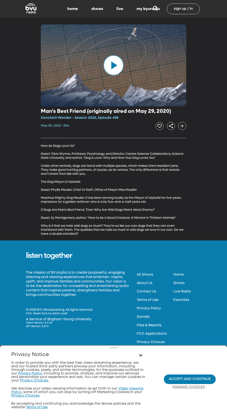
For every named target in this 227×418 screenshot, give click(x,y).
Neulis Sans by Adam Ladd (50, 313)
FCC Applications (152, 334)
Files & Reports (149, 325)
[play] (113, 65)
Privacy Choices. (34, 380)
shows (97, 9)
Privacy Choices (151, 342)
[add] (182, 126)
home (72, 9)
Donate (143, 317)
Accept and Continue (190, 379)
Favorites (181, 300)
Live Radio (182, 291)
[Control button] (140, 355)
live (119, 9)
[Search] (155, 9)
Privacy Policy (149, 308)
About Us (144, 283)
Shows (178, 283)
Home (178, 275)
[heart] (160, 126)
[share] (171, 126)
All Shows (145, 275)
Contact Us (146, 291)
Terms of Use (148, 300)
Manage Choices (188, 387)
